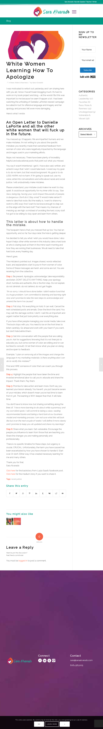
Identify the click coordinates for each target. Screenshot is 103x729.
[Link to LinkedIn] (95, 12)
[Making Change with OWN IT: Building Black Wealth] (9, 521)
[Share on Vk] (49, 493)
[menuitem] (66, 11)
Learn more (52, 724)
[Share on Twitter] (16, 493)
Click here (10, 470)
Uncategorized (85, 112)
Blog (8, 21)
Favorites (83, 102)
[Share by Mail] (62, 493)
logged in (23, 560)
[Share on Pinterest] (29, 493)
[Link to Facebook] (83, 12)
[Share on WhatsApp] (23, 493)
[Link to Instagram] (87, 12)
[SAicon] (36, 45)
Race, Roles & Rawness (19, 83)
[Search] (66, 11)
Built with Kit (87, 77)
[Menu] (72, 11)
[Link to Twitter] (91, 12)
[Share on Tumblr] (43, 493)
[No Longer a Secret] (2, 364)
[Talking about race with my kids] (101, 364)
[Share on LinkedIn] (36, 493)
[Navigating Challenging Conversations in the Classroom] (17, 521)
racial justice (16, 479)
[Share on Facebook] (9, 493)
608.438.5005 (76, 665)
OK (39, 724)
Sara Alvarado (37, 83)
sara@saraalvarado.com (81, 660)
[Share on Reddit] (56, 493)
